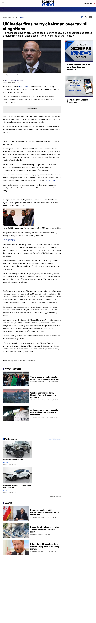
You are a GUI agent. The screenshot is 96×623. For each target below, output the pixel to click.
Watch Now (89, 3)
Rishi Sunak (23, 86)
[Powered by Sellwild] (58, 496)
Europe (21, 17)
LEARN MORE (9, 240)
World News (9, 17)
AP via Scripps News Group (14, 80)
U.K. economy (50, 180)
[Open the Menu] (2, 3)
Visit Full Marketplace (55, 439)
